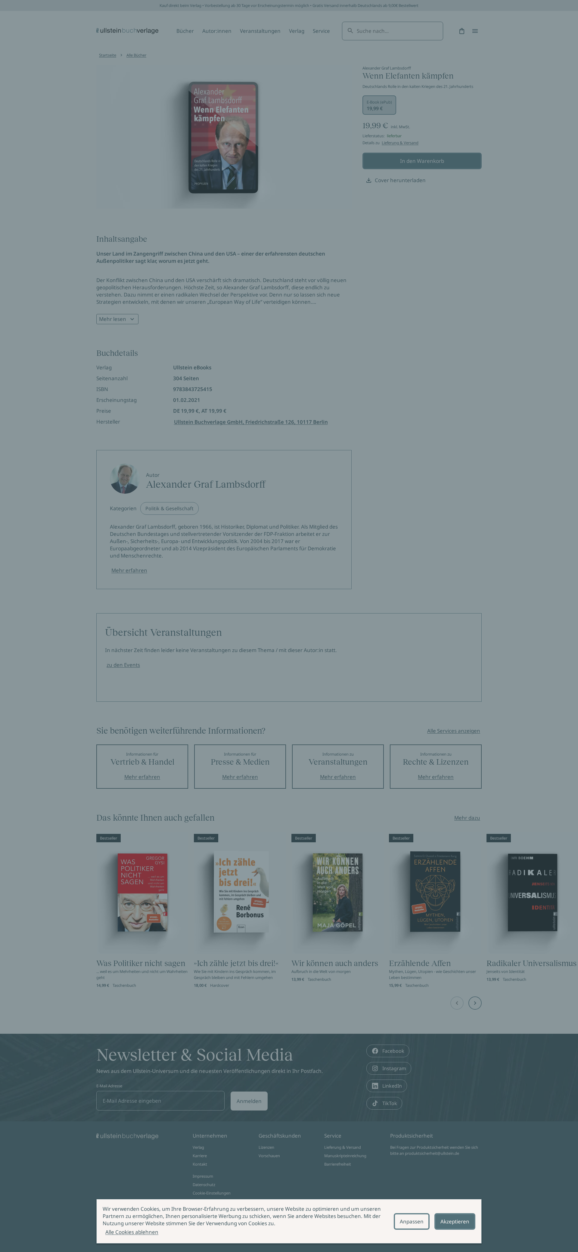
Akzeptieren (454, 1221)
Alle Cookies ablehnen (131, 1232)
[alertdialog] (289, 1221)
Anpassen (412, 1221)
